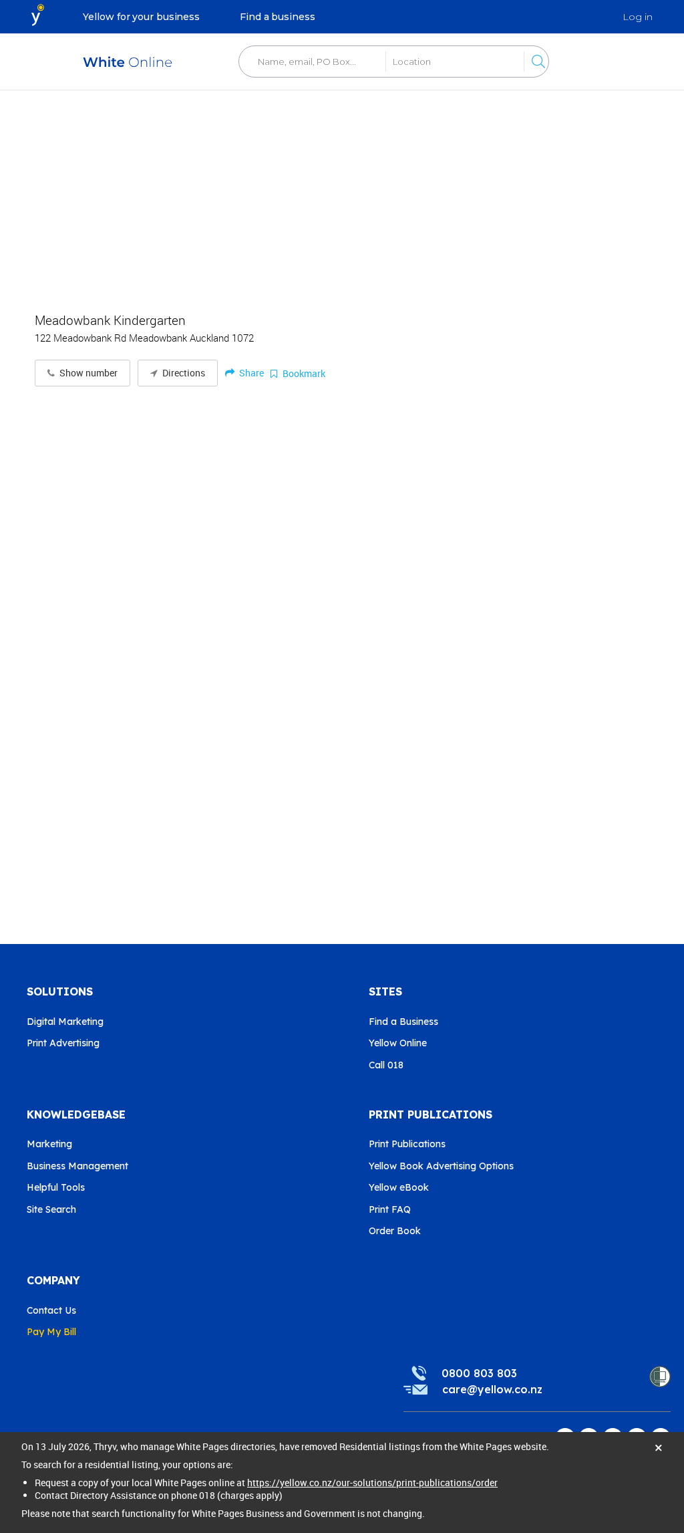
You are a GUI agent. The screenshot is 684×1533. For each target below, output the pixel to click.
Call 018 (386, 1065)
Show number (87, 373)
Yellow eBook (399, 1187)
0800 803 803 (479, 1373)
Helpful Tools (56, 1187)
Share (250, 372)
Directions (182, 373)
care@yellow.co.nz (492, 1389)
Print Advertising (63, 1043)
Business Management (77, 1166)
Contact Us (51, 1310)
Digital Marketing (65, 1022)
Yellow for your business (141, 17)
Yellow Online (398, 1043)
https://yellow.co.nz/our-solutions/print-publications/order (372, 1482)
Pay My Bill (51, 1332)
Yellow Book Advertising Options (441, 1166)
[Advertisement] (342, 193)
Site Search (51, 1209)
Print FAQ (390, 1209)
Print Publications (407, 1144)
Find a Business (403, 1022)
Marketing (49, 1144)
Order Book (395, 1231)
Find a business (277, 17)
